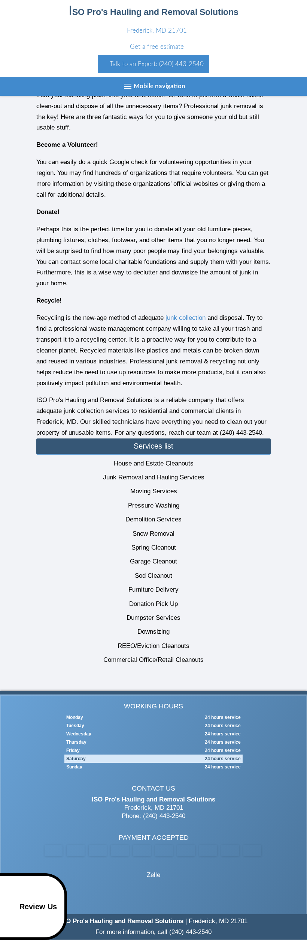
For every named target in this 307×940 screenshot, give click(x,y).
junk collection (185, 317)
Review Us (38, 906)
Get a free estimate (156, 47)
